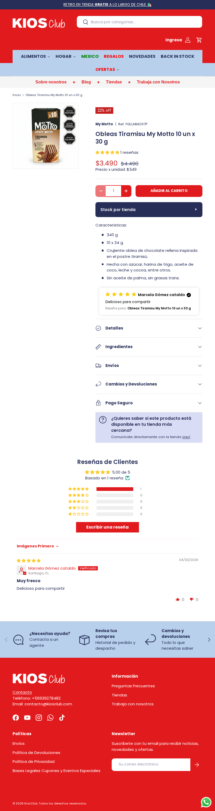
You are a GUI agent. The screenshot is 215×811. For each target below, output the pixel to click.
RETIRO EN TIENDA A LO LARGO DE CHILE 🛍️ (107, 4)
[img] (29, 560)
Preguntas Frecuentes (133, 686)
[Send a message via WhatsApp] (206, 802)
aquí (186, 436)
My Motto (104, 124)
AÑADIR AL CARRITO (169, 190)
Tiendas (119, 695)
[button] (199, 40)
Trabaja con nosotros (133, 704)
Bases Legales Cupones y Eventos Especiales (56, 770)
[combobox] (139, 22)
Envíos (19, 743)
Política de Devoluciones (36, 752)
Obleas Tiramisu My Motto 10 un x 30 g (53, 95)
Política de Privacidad (34, 761)
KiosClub (30, 803)
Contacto (22, 692)
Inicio (17, 95)
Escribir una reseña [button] (107, 527)
